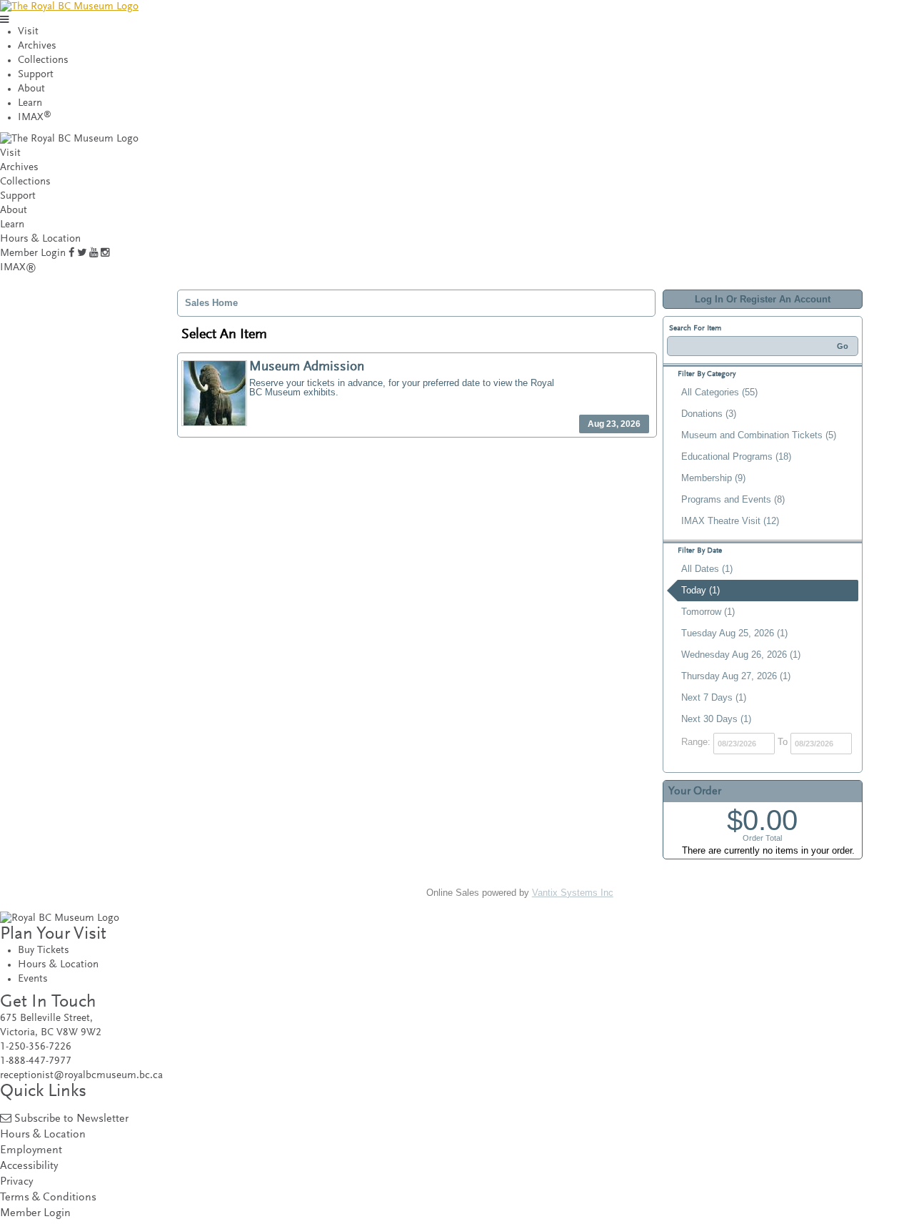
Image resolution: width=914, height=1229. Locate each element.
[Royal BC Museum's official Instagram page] (105, 253)
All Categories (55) (719, 392)
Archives (37, 46)
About (31, 89)
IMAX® (18, 267)
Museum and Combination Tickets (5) (758, 435)
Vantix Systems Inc (572, 892)
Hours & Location (40, 239)
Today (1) (700, 590)
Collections (43, 60)
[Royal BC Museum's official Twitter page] (81, 253)
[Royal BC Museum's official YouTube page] (93, 253)
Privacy (16, 1182)
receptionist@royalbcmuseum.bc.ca (81, 1075)
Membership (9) (713, 478)
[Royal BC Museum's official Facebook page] (71, 253)
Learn (30, 103)
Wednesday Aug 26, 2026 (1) (740, 654)
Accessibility (29, 1166)
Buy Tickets (43, 950)
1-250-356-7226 (35, 1047)
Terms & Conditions (48, 1198)
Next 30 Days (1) (716, 719)
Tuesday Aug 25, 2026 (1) (734, 633)
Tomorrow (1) (708, 611)
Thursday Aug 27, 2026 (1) (735, 676)
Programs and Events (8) (733, 499)
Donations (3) (708, 413)
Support (36, 74)
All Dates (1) (707, 568)
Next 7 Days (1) (713, 697)
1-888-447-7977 (35, 1061)
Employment (31, 1150)
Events (33, 979)
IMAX (34, 117)
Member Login (33, 253)
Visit (28, 31)
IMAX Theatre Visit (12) (730, 520)
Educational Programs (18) (736, 456)
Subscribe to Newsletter (71, 1119)
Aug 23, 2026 (614, 424)
